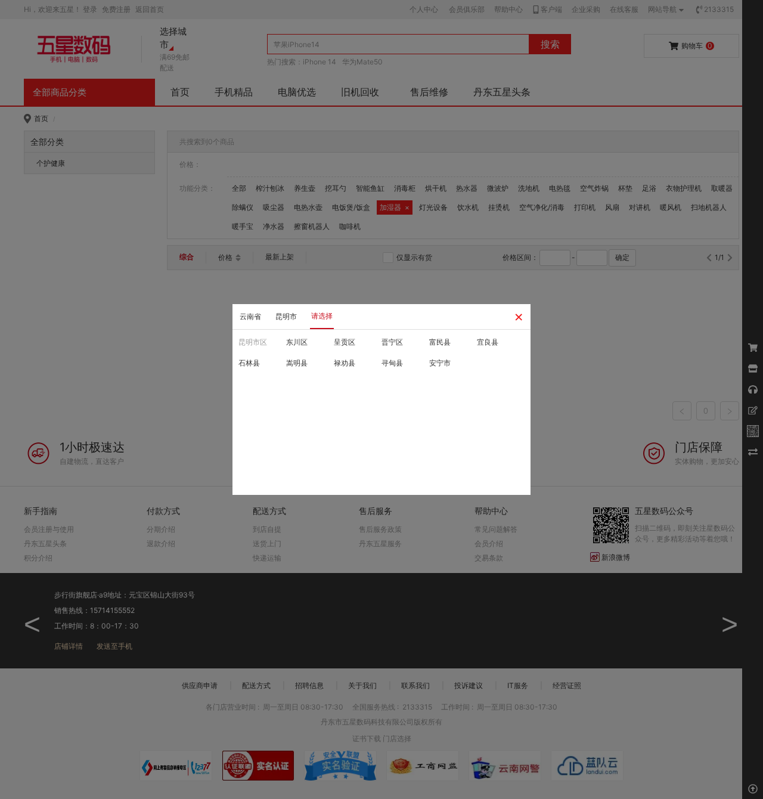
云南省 (250, 316)
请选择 (322, 315)
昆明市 (286, 316)
